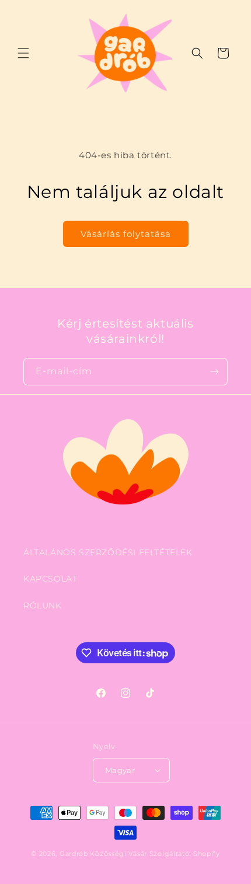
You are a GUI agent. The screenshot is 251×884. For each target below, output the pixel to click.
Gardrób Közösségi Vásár (103, 854)
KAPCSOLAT (50, 578)
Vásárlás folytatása (126, 233)
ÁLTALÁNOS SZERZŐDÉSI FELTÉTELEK (108, 552)
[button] (23, 53)
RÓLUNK (42, 605)
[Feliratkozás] (214, 371)
